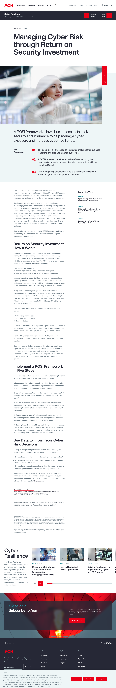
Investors (89, 5)
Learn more (38, 481)
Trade (80, 655)
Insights (41, 5)
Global (108, 5)
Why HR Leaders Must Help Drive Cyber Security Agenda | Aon (30, 493)
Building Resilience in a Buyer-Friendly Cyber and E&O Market (99, 569)
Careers (82, 5)
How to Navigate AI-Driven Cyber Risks (69, 568)
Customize (76, 679)
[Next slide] (40, 583)
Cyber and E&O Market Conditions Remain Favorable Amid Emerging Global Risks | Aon (36, 491)
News (95, 5)
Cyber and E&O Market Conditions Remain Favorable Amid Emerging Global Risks (43, 571)
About (49, 5)
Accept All (101, 679)
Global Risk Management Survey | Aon (24, 490)
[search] (55, 5)
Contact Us (72, 5)
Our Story (44, 655)
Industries (31, 5)
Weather (81, 663)
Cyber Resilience (12, 14)
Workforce (81, 666)
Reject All (88, 679)
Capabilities (21, 5)
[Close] (113, 679)
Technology (82, 659)
